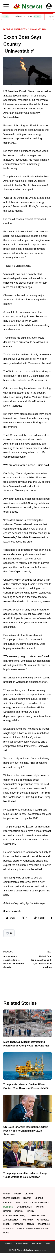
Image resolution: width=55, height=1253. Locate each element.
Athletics (8, 1228)
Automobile (43, 1220)
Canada (7, 1202)
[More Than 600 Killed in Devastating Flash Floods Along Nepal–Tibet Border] (27, 1023)
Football (18, 1224)
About (48, 1243)
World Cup (21, 1202)
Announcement (11, 1220)
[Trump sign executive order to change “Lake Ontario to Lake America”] (27, 1154)
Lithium (30, 1211)
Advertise (7, 1243)
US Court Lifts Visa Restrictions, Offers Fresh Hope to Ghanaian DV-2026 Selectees (25, 1131)
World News (20, 29)
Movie (6, 1233)
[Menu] (6, 6)
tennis (30, 1224)
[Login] (49, 6)
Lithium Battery (37, 1215)
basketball (44, 1224)
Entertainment (24, 1207)
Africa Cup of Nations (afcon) (32, 1228)
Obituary (28, 1220)
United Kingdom (11, 1198)
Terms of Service (21, 1243)
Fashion (40, 1207)
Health (7, 1211)
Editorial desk (37, 1243)
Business (8, 29)
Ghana (6, 1194)
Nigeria (27, 1198)
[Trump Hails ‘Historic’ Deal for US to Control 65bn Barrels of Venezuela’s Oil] (27, 1066)
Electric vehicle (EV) (14, 1215)
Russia (17, 1194)
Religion (19, 1211)
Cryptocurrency (40, 1202)
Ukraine (29, 1194)
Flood (6, 1224)
